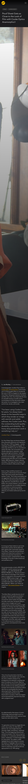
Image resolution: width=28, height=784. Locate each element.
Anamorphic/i (14, 389)
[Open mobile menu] (26, 3)
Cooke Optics (5, 389)
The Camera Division (14, 585)
